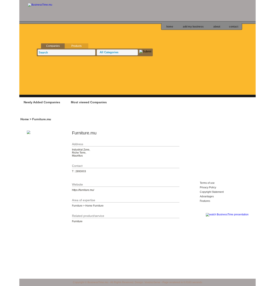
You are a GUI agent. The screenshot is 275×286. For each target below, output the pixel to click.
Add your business (228, 102)
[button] (117, 52)
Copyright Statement (212, 191)
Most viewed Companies (89, 102)
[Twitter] (271, 41)
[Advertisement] (98, 112)
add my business (193, 26)
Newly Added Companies (42, 102)
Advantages (207, 196)
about (216, 26)
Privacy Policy (208, 187)
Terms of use (207, 182)
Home (24, 119)
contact (233, 26)
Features (205, 200)
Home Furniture (94, 205)
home (169, 26)
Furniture (77, 205)
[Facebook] (271, 48)
